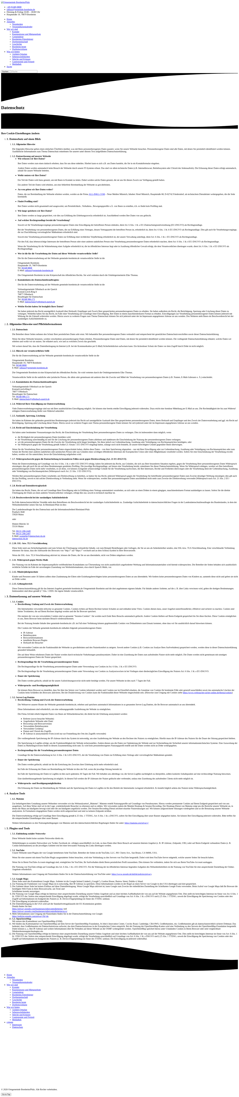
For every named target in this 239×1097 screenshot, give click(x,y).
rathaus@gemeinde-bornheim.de (21, 9)
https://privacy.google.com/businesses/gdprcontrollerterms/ (37, 909)
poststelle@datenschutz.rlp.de (32, 536)
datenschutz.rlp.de (20, 538)
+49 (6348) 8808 (14, 7)
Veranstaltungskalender (22, 27)
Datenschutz (17, 1027)
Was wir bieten (13, 51)
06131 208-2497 (23, 533)
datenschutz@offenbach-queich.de (40, 302)
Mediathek (16, 64)
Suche (9, 66)
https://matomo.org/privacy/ (137, 823)
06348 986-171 (28, 299)
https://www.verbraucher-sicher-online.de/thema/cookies (207, 692)
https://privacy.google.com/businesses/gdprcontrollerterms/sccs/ (39, 911)
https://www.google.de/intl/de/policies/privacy (131, 874)
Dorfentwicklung (19, 49)
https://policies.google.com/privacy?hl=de (30, 916)
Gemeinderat (17, 36)
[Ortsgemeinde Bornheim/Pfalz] (15, 2)
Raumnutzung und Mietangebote (26, 34)
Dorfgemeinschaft (20, 41)
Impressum (17, 1025)
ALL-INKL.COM (97, 194)
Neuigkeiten (17, 24)
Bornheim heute (19, 46)
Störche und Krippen (21, 59)
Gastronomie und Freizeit (23, 61)
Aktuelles (11, 22)
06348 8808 (27, 268)
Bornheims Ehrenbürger (22, 39)
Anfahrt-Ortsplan (19, 54)
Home (9, 19)
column (10, 1022)
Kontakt (15, 32)
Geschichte (17, 44)
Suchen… (6, 72)
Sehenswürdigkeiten (21, 56)
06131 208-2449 (23, 531)
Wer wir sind (12, 29)
